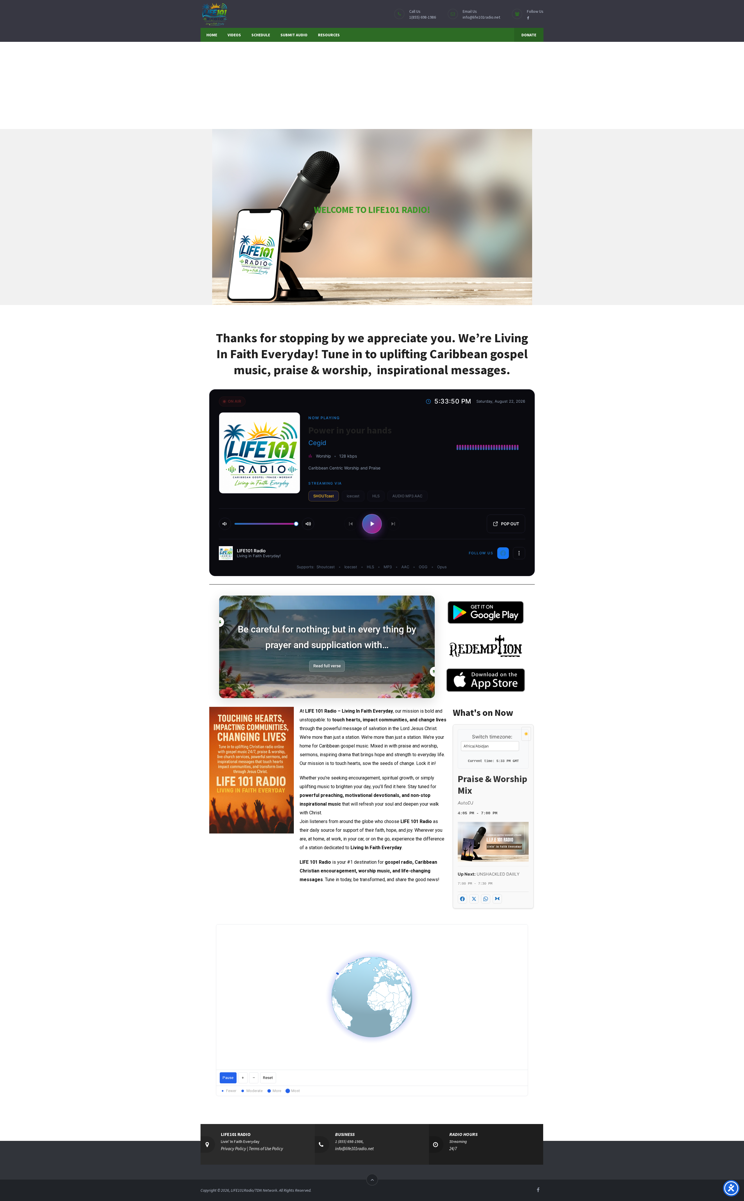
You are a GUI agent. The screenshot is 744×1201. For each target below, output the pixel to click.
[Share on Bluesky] (497, 899)
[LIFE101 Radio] (214, 13)
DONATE (528, 34)
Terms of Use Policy (266, 1148)
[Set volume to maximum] (308, 524)
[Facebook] (503, 553)
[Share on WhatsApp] (485, 899)
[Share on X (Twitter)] (474, 899)
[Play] (372, 524)
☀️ (526, 734)
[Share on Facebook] (462, 899)
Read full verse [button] (327, 666)
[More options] (519, 553)
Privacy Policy (233, 1148)
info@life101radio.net (481, 17)
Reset (268, 1077)
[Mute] (225, 524)
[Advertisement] (372, 85)
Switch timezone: (492, 737)
